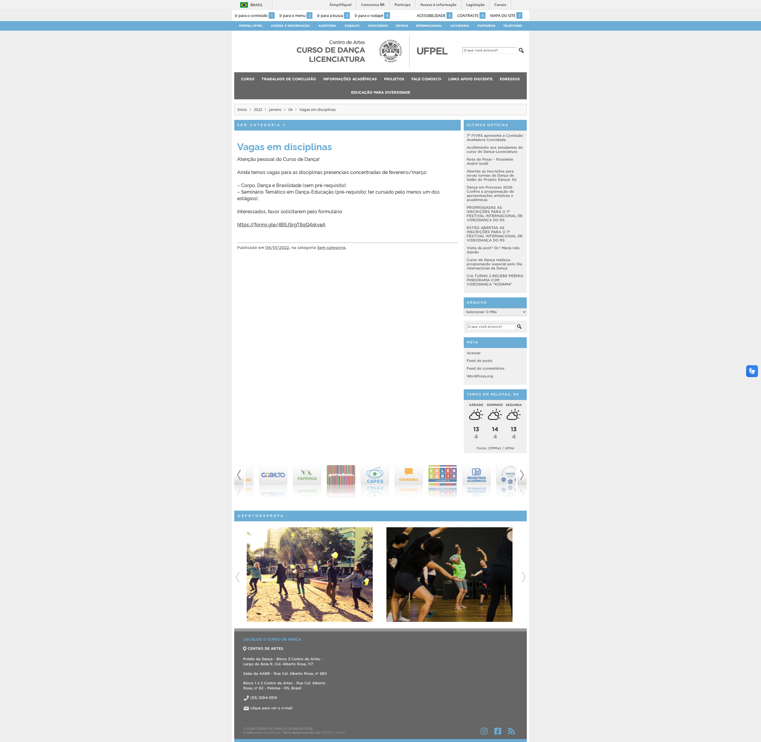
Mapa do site (505, 15)
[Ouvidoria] (397, 481)
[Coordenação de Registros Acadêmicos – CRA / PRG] (465, 481)
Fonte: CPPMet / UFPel (495, 448)
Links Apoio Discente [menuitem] (470, 79)
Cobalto (352, 25)
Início (242, 109)
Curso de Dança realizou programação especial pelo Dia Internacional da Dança (494, 264)
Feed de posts (479, 361)
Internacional (429, 25)
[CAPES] (364, 481)
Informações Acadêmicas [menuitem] (350, 79)
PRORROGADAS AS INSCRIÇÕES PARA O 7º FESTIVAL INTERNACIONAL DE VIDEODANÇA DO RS (495, 213)
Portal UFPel (251, 25)
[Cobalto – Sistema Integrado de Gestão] (262, 481)
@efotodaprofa (260, 515)
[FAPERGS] (296, 481)
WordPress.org (480, 376)
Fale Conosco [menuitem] (426, 79)
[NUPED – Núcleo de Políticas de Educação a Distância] (499, 481)
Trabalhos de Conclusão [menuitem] (289, 79)
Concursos (378, 25)
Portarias (486, 25)
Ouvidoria (459, 25)
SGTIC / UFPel (333, 732)
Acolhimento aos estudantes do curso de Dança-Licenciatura (495, 149)
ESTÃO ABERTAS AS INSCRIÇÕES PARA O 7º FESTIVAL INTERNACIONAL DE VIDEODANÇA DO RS (495, 234)
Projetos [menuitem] (394, 79)
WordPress (271, 732)
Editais (402, 25)
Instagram (484, 731)
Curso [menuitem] (247, 79)
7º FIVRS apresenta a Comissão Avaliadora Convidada (495, 138)
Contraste (470, 15)
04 (290, 109)
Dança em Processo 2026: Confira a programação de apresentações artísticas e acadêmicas (490, 193)
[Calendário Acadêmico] (431, 481)
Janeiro (275, 109)
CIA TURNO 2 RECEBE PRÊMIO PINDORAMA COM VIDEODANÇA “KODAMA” (495, 280)
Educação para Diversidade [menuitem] (380, 92)
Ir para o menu (295, 15)
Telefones (512, 25)
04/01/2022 (277, 247)
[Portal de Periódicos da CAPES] (330, 481)
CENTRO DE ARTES (265, 648)
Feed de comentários (485, 368)
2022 (258, 109)
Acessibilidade (434, 15)
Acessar (474, 353)
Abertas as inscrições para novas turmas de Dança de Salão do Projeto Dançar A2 (491, 175)
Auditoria (327, 25)
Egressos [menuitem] (510, 79)
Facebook (497, 731)
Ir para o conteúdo (254, 15)
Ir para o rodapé (371, 15)
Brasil (256, 4)
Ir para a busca (332, 15)
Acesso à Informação (290, 25)
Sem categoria (259, 125)
